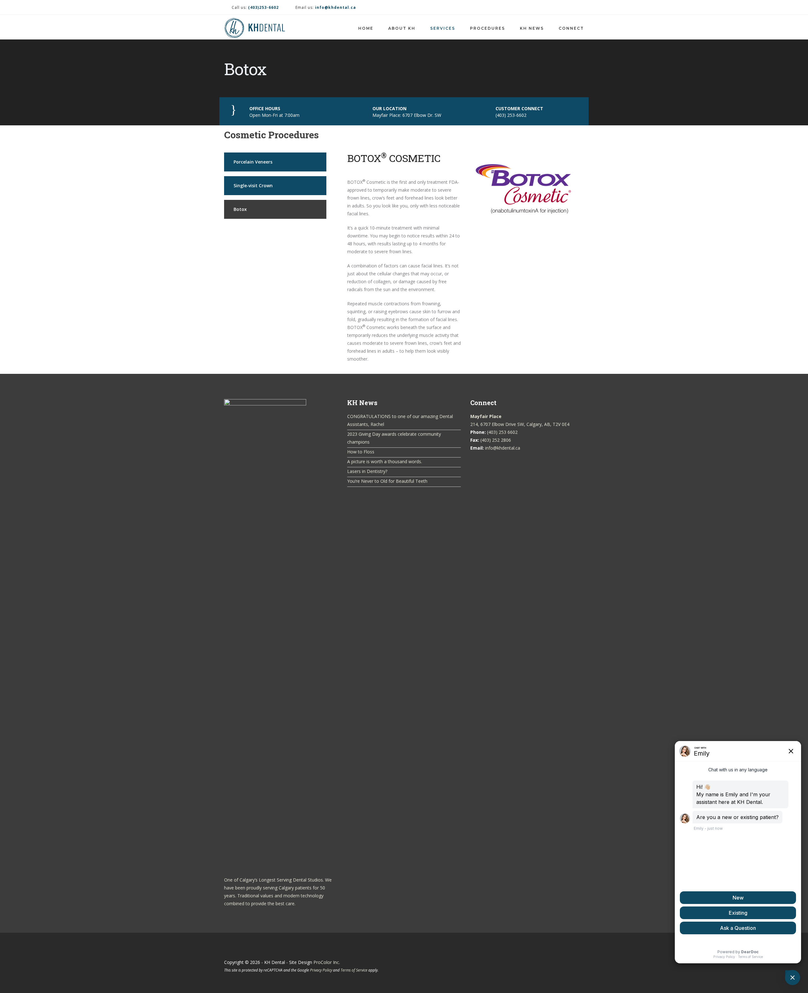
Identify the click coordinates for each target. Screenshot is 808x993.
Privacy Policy (321, 969)
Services (442, 28)
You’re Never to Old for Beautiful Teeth (387, 481)
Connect (571, 28)
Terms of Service (354, 969)
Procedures (487, 28)
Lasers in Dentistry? (367, 471)
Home (365, 28)
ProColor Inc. (326, 962)
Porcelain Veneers (253, 162)
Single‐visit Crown (253, 185)
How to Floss (360, 452)
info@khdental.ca (502, 448)
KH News (532, 28)
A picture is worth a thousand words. (384, 461)
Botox (240, 209)
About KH (401, 28)
